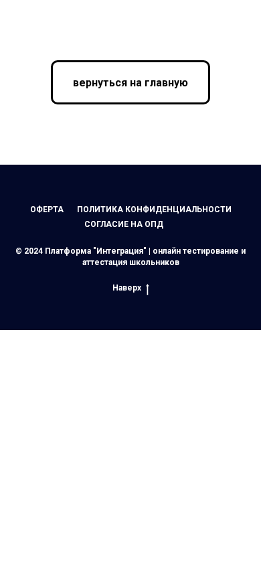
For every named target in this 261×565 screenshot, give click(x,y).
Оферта (47, 209)
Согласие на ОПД (123, 224)
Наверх (126, 288)
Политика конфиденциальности (154, 209)
